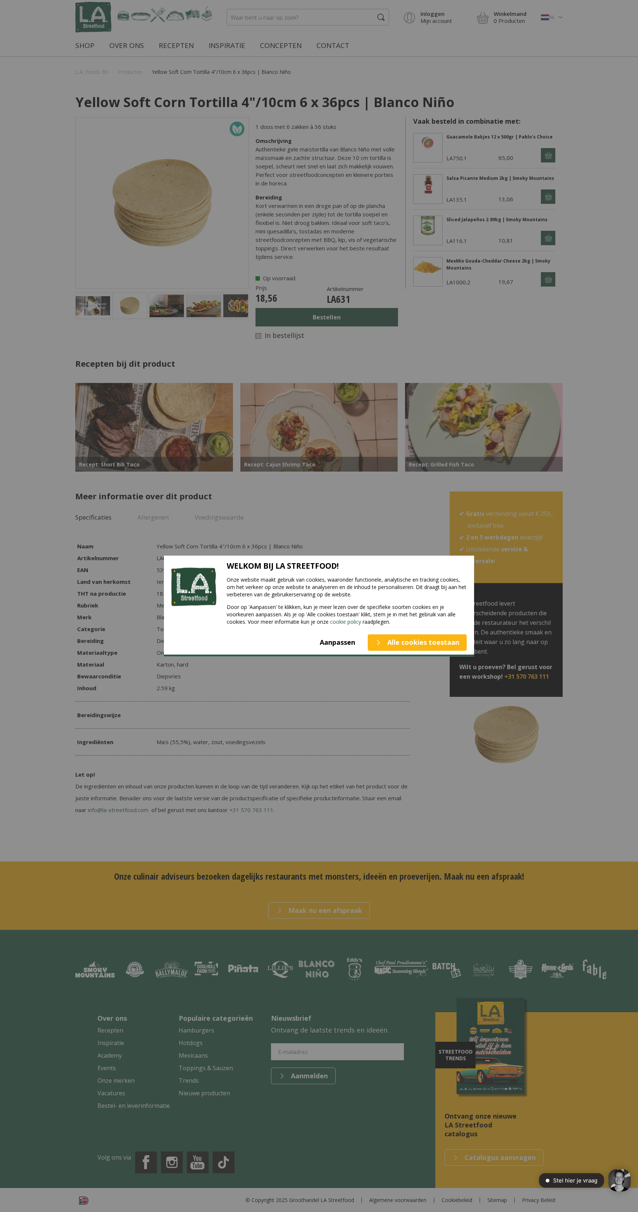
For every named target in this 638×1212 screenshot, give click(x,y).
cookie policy (345, 621)
